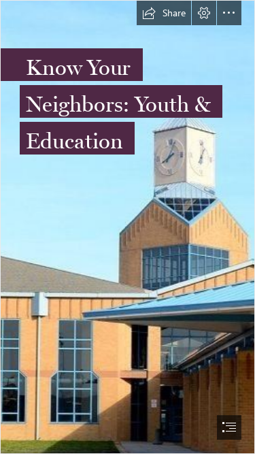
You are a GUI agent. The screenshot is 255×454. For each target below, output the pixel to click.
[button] (164, 13)
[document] (127, 227)
